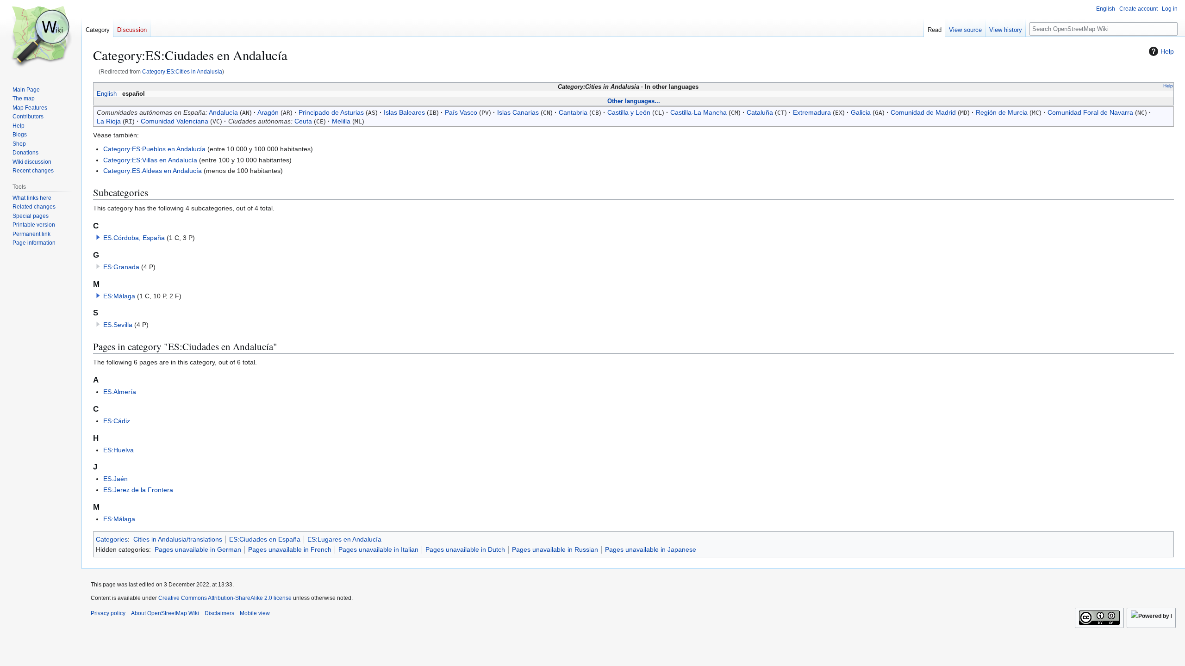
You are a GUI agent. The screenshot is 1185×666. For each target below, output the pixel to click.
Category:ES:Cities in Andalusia (182, 71)
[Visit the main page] (41, 37)
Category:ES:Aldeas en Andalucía (152, 170)
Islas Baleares (404, 112)
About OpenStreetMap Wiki (165, 613)
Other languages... (633, 101)
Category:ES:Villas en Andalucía (150, 160)
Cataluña (760, 112)
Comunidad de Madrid (923, 112)
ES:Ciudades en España (264, 539)
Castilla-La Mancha (698, 112)
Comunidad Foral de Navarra (1090, 112)
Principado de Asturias (331, 112)
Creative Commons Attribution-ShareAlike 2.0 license (225, 598)
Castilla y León (628, 112)
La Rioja (109, 121)
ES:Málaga (119, 296)
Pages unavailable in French (289, 549)
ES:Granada (121, 267)
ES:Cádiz (116, 421)
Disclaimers (219, 613)
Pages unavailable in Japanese (650, 549)
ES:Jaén (115, 478)
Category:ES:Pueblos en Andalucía (154, 149)
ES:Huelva (118, 450)
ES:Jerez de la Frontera (138, 489)
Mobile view (255, 613)
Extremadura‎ (812, 112)
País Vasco (461, 112)
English (106, 94)
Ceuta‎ (303, 121)
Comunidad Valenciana (174, 121)
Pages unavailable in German (198, 549)
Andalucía (223, 112)
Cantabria (573, 112)
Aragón (268, 112)
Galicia (861, 112)
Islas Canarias (518, 112)
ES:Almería (119, 391)
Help (1167, 51)
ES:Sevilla (117, 324)
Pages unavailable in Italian (378, 549)
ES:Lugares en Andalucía (344, 539)
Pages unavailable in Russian (555, 549)
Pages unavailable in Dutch (465, 549)
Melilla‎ (341, 121)
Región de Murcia (1002, 112)
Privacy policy (108, 613)
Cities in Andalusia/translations (177, 539)
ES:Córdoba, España (134, 237)
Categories (112, 539)
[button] (98, 237)
